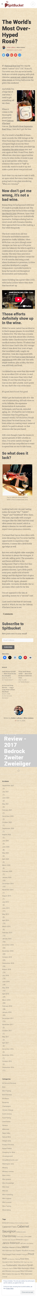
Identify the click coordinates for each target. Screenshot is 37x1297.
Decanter (13, 1240)
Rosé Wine (24, 1259)
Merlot (25, 1247)
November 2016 (7, 1055)
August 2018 (6, 969)
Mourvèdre (5, 1250)
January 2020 (6, 877)
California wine (20, 1232)
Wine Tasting (6, 1206)
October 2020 (7, 822)
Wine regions (6, 1198)
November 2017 (7, 1024)
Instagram (26, 1240)
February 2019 (7, 933)
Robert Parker (7, 1148)
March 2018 (6, 1000)
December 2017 (7, 1018)
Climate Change (7, 1110)
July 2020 (5, 841)
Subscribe (8, 647)
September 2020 (8, 828)
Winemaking (6, 1210)
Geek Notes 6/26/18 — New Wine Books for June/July (9, 674)
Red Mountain (11, 1259)
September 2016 (8, 1067)
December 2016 (7, 1049)
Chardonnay (9, 1236)
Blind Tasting (6, 1091)
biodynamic (6, 1223)
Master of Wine (15, 1247)
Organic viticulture (22, 1250)
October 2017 (7, 1031)
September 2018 (8, 963)
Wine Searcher (15, 1274)
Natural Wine (6, 1137)
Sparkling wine (18, 1262)
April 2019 (5, 920)
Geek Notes (6, 1122)
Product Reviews (8, 1145)
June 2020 (5, 847)
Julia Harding (29, 1243)
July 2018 (5, 975)
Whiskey (5, 1168)
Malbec (5, 1247)
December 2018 (7, 945)
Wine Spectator (26, 1274)
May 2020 (5, 853)
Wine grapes (6, 1179)
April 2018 (5, 994)
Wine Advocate (16, 1271)
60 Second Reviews (9, 1083)
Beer (4, 1087)
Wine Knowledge (8, 1183)
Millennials (5, 1129)
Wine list (5, 1191)
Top (18, 771)
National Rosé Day (12, 66)
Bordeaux (5, 1098)
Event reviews (7, 1114)
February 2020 (7, 871)
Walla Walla (17, 1268)
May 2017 (5, 1037)
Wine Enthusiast (26, 1271)
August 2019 (6, 896)
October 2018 (7, 957)
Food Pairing (6, 1118)
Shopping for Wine (8, 1152)
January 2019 (6, 939)
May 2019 (5, 914)
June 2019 (5, 908)
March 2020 (6, 865)
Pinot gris (24, 1254)
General (5, 1125)
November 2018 (7, 951)
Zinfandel (4, 1276)
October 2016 (7, 1061)
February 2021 (7, 810)
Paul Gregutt (7, 1254)
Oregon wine (6, 1141)
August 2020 (6, 835)
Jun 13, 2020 (21, 721)
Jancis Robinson (11, 1242)
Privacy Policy (10, 1288)
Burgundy (5, 1102)
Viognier (11, 1268)
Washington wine (8, 1164)
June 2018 (5, 982)
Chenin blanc (20, 1236)
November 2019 (7, 890)
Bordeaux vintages (24, 1223)
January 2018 (6, 1012)
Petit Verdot (16, 1254)
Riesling (17, 1259)
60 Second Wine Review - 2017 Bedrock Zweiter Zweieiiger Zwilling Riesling (17, 751)
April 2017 (5, 1043)
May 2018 (5, 988)
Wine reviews (21, 47)
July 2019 (5, 902)
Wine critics (6, 1175)
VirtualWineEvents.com (10, 1160)
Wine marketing (7, 1195)
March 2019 (6, 926)
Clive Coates (28, 1236)
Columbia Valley (6, 1240)
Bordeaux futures (14, 1223)
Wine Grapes (6, 1274)
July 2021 (5, 792)
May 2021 (5, 804)
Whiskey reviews (8, 1171)
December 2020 (7, 816)
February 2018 (7, 1006)
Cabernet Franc (9, 1226)
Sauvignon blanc (7, 1262)
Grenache (19, 1240)
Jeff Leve (23, 1243)
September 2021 (8, 786)
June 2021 (5, 798)
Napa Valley (6, 1133)
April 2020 (5, 859)
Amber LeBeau (11, 47)
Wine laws (5, 1187)
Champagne (6, 1106)
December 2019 (7, 884)
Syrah (30, 1265)
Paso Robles (32, 1250)
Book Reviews (7, 1095)
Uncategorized (7, 1156)
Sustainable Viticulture (16, 1265)
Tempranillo (5, 1268)
